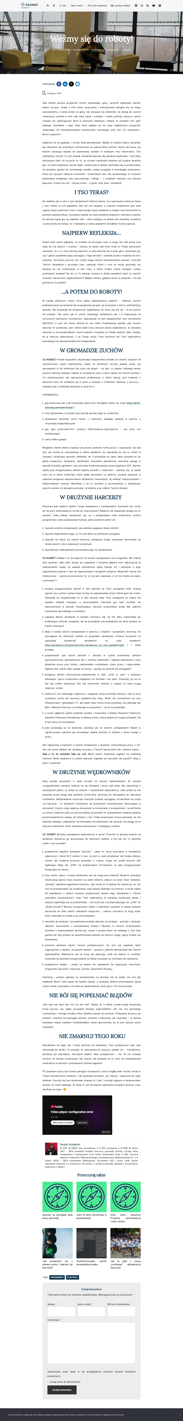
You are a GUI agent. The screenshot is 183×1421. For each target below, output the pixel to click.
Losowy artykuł (122, 5)
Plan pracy (72, 1277)
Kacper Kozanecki (122, 49)
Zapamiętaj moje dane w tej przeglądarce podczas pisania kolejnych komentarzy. (91, 1374)
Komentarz (54, 1320)
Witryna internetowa (118, 1304)
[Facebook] (58, 84)
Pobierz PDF (54, 93)
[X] (71, 84)
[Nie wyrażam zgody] (180, 1414)
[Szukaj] (48, 5)
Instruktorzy (98, 49)
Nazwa (52, 1304)
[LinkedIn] (65, 84)
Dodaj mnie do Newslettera (64, 1381)
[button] (83, 5)
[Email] (77, 84)
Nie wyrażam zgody (159, 1414)
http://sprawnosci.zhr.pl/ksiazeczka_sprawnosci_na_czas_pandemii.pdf (84, 645)
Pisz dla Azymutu (97, 5)
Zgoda (133, 1414)
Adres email (85, 1304)
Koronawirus (57, 1277)
